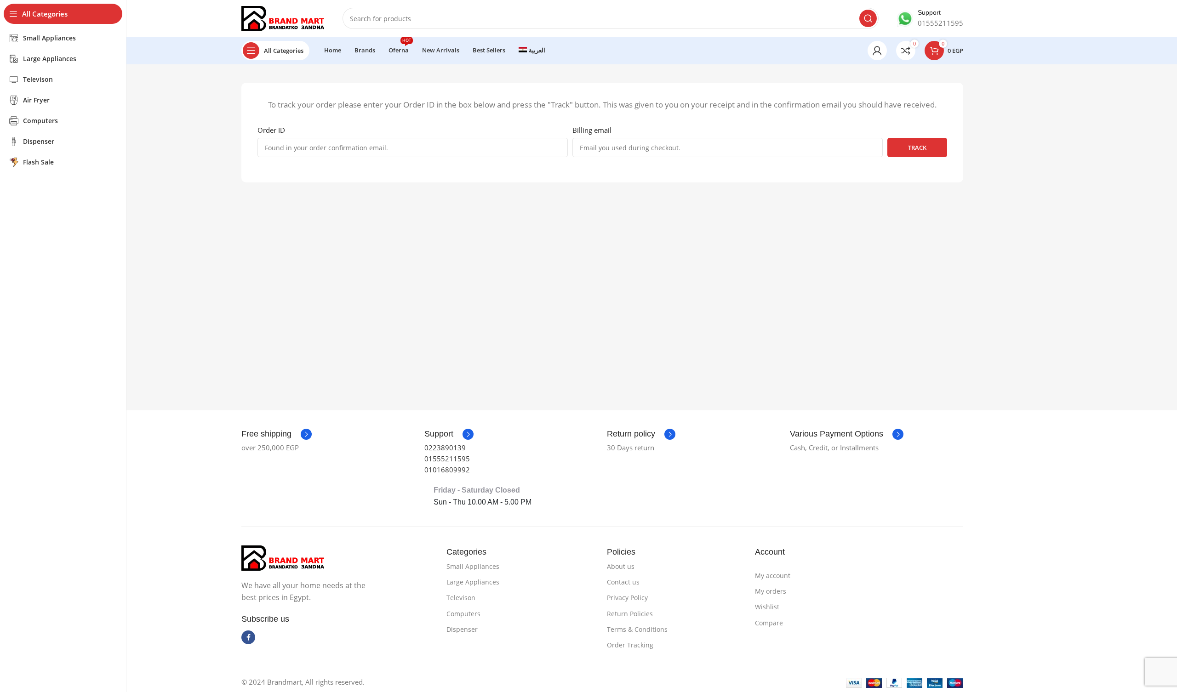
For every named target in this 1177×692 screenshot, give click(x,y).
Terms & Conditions (637, 629)
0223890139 (445, 447)
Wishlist (767, 606)
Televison (460, 597)
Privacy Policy (627, 597)
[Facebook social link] (248, 637)
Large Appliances (472, 582)
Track (917, 147)
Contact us (623, 582)
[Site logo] (282, 17)
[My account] (877, 50)
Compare (769, 622)
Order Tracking (630, 645)
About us (620, 566)
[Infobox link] (930, 18)
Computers (463, 613)
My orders (770, 591)
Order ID (271, 130)
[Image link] (282, 557)
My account (772, 575)
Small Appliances (472, 566)
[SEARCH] (868, 18)
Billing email (591, 130)
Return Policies (630, 613)
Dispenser (462, 629)
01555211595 (447, 458)
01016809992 (447, 469)
